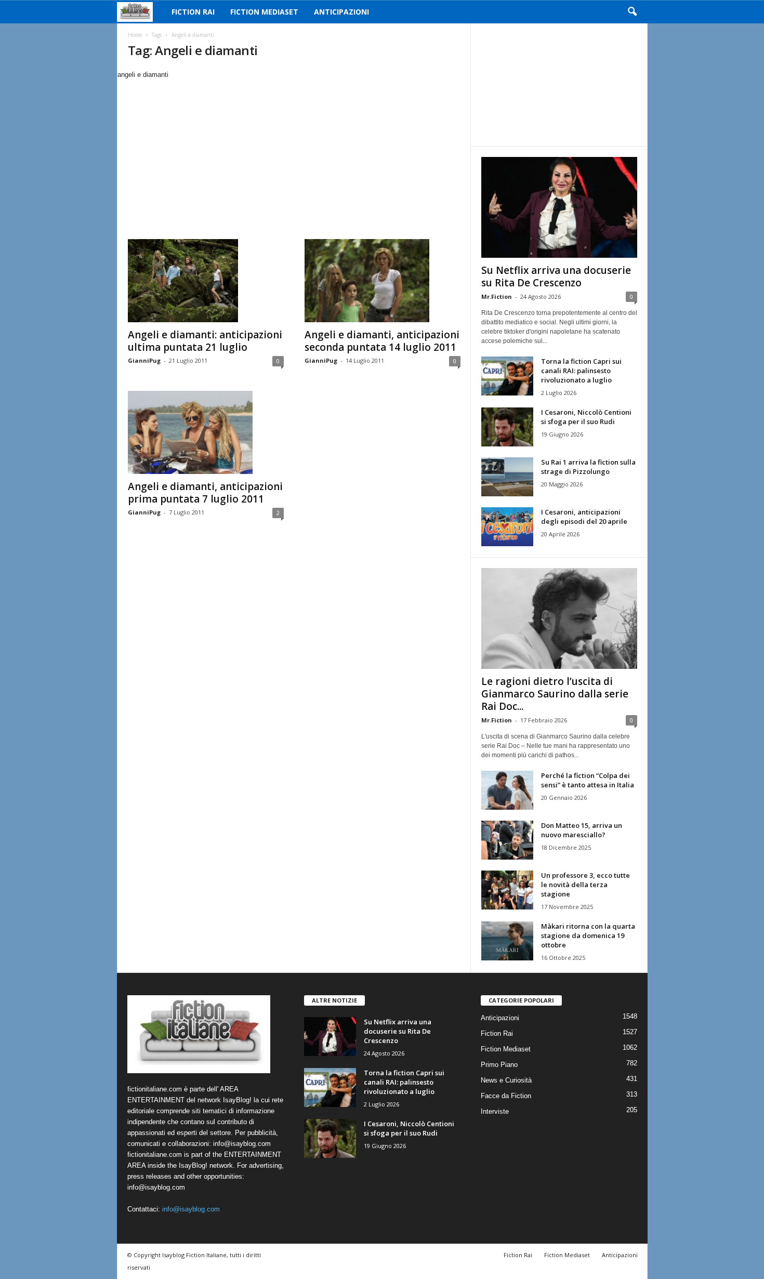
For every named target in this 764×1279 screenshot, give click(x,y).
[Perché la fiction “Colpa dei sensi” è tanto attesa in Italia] (507, 790)
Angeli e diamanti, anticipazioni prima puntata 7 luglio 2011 (205, 493)
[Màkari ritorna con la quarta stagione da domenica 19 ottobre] (507, 940)
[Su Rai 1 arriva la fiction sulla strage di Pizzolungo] (507, 476)
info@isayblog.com (191, 1209)
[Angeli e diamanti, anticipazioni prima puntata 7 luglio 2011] (206, 432)
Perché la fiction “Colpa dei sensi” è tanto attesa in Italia (587, 780)
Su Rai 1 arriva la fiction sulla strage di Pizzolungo (588, 466)
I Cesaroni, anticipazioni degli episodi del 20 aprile (584, 516)
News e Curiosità (506, 1080)
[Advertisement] (293, 158)
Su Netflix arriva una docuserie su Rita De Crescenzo (556, 276)
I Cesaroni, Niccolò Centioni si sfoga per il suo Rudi (586, 416)
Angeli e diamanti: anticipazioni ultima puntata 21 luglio (205, 341)
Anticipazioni (341, 12)
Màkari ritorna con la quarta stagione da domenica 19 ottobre (588, 935)
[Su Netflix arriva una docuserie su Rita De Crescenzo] (559, 207)
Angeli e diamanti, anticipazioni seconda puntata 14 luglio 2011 (382, 341)
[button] (632, 12)
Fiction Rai (193, 12)
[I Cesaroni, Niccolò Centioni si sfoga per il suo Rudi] (507, 426)
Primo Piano (499, 1065)
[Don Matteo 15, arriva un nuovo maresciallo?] (507, 840)
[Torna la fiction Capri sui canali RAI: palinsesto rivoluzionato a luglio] (507, 376)
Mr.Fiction (496, 296)
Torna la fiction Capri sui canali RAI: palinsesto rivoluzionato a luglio (581, 371)
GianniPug (144, 360)
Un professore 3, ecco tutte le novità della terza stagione (585, 885)
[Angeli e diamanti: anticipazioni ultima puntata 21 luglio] (206, 280)
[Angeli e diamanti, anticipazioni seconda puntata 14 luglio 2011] (382, 280)
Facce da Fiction (506, 1096)
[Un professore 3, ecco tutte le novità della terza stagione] (507, 890)
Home (135, 34)
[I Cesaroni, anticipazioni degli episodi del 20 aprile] (507, 526)
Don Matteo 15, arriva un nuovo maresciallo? (581, 830)
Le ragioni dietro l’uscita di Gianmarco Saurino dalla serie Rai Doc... (554, 694)
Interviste (495, 1111)
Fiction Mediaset (264, 12)
